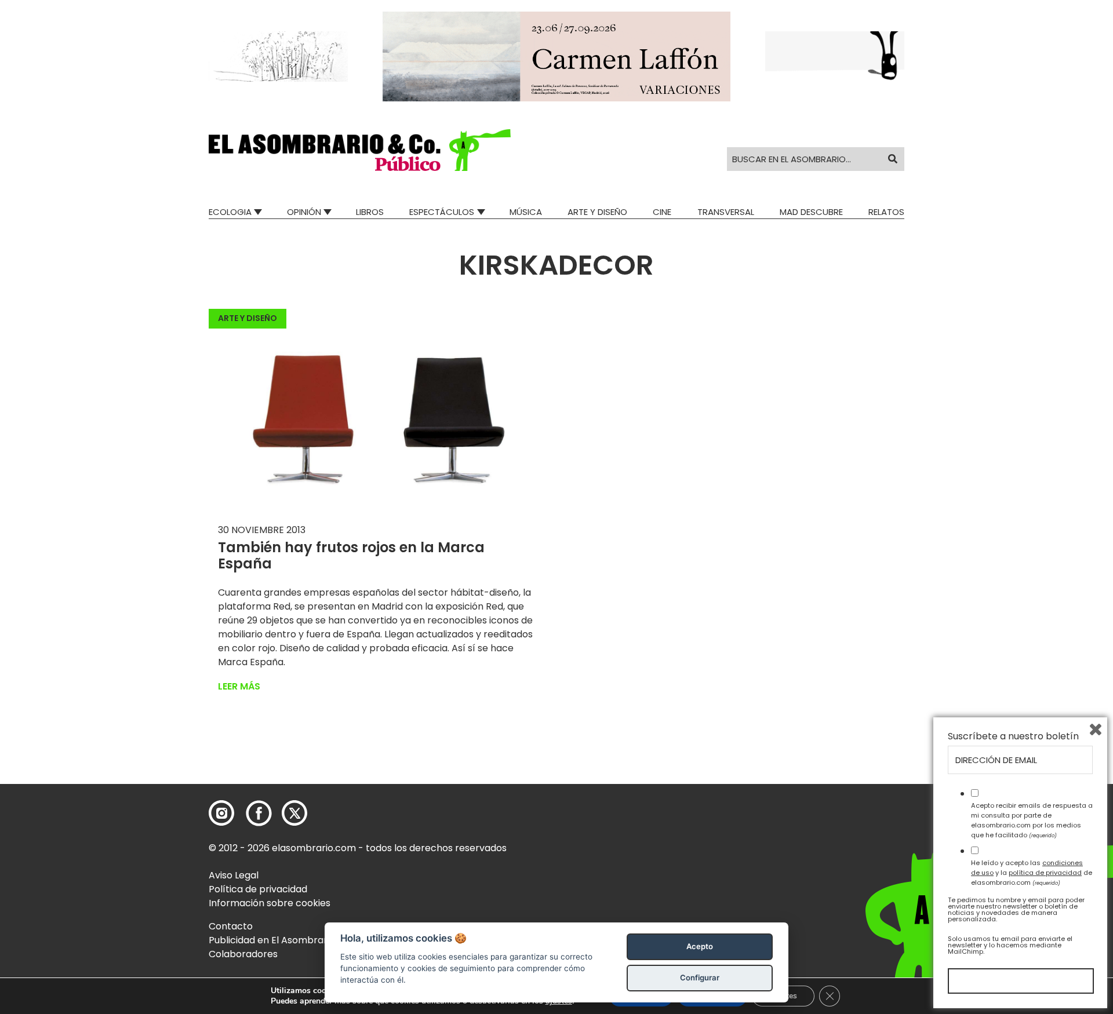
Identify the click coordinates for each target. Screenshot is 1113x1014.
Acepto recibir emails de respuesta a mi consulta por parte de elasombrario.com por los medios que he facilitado (1032, 820)
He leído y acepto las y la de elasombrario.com (1031, 872)
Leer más (239, 686)
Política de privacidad (258, 889)
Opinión (304, 212)
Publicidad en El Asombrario (272, 940)
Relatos (886, 212)
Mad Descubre (811, 212)
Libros (370, 212)
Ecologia (230, 212)
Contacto (231, 926)
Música (526, 212)
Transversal (725, 212)
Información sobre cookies (269, 903)
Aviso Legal (234, 875)
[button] (360, 150)
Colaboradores (243, 954)
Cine (662, 212)
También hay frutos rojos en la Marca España (351, 556)
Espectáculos (441, 212)
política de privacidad (1045, 872)
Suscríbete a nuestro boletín (1013, 736)
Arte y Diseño (597, 212)
